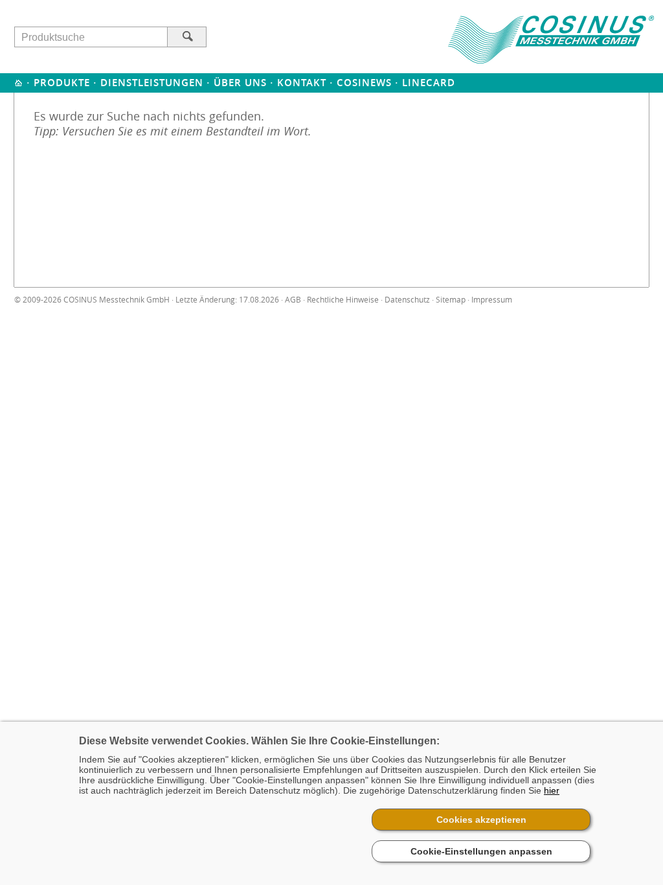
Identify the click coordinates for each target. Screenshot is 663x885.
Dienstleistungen (151, 82)
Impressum (491, 299)
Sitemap (451, 299)
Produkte (62, 82)
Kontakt (301, 82)
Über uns (240, 82)
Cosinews (364, 82)
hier (551, 790)
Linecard (428, 82)
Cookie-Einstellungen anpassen (481, 851)
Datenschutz (407, 299)
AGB (293, 299)
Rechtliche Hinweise (343, 299)
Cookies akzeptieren (481, 819)
